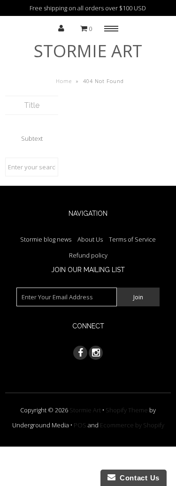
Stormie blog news (45, 239)
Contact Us (137, 478)
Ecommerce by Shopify (132, 425)
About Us (90, 239)
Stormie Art (88, 50)
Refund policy (88, 255)
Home (64, 80)
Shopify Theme (127, 410)
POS (80, 425)
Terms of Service (132, 239)
